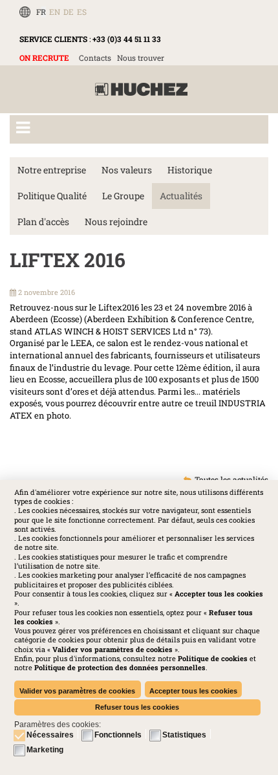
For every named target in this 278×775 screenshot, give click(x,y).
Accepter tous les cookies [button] (193, 691)
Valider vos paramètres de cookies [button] (77, 691)
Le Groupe (123, 196)
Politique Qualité (52, 196)
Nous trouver (140, 57)
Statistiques (184, 735)
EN (54, 11)
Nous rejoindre (116, 221)
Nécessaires (50, 735)
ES (82, 11)
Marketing (45, 750)
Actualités (181, 196)
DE (68, 11)
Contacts (95, 57)
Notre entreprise (51, 170)
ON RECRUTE (44, 57)
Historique (189, 170)
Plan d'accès (43, 221)
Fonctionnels (118, 735)
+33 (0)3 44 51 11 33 (126, 39)
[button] (120, 667)
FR (41, 11)
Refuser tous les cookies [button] (137, 707)
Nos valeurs (127, 170)
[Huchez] (141, 89)
